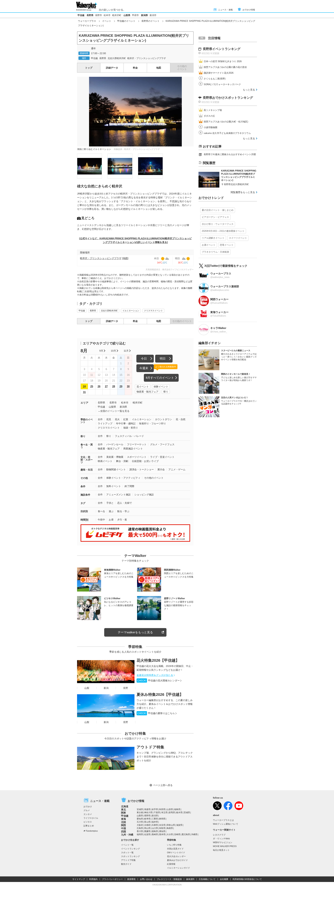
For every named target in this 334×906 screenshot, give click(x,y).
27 (106, 386)
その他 (84, 478)
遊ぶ (111, 511)
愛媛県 (147, 831)
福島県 (177, 809)
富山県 (147, 822)
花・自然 (180, 419)
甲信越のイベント (126, 21)
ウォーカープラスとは (223, 820)
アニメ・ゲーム (176, 469)
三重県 (155, 819)
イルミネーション (130, 310)
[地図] (125, 258)
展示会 (161, 469)
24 (84, 386)
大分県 (170, 834)
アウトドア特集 (150, 747)
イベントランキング (130, 848)
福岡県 (140, 834)
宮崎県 (177, 834)
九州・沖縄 (127, 834)
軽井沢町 (116, 15)
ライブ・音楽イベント (162, 457)
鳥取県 (162, 828)
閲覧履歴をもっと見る (243, 192)
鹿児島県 (186, 834)
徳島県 (155, 831)
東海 (123, 819)
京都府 (147, 825)
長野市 (98, 15)
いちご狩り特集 (174, 845)
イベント (106, 21)
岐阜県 (147, 819)
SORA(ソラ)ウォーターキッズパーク (222, 84)
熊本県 (162, 834)
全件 (100, 419)
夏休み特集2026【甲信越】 (160, 694)
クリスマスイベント (153, 310)
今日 (144, 358)
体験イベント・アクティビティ (123, 477)
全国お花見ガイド (175, 848)
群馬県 (172, 812)
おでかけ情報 (248, 10)
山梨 (86, 688)
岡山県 (147, 828)
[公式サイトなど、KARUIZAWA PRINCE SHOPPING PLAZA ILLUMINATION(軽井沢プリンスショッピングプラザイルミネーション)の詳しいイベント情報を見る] (135, 240)
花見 (108, 419)
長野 (125, 688)
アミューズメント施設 (118, 494)
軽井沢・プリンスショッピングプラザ (146, 58)
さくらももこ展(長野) (214, 78)
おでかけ (88, 806)
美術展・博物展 (114, 457)
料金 (135, 67)
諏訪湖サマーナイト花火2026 (218, 73)
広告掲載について (207, 879)
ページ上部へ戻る (163, 785)
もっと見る (249, 89)
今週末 (143, 368)
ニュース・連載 (225, 10)
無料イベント (113, 486)
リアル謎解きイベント (213, 238)
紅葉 (125, 419)
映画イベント (105, 461)
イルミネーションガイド (178, 868)
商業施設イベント (133, 448)
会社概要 (224, 879)
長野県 (90, 15)
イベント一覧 (127, 845)
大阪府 (140, 825)
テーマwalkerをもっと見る (135, 632)
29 (121, 386)
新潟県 (144, 15)
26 (99, 386)
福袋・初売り (130, 427)
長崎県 (155, 834)
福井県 (155, 822)
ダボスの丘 (209, 116)
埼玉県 (164, 812)
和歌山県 (171, 825)
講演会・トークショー (141, 469)
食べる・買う (87, 446)
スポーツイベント (136, 457)
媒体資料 (190, 879)
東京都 (140, 812)
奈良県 (162, 825)
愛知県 (140, 819)
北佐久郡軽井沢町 (117, 58)
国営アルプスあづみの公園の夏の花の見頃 (225, 67)
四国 (123, 831)
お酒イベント (208, 245)
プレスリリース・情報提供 (169, 879)
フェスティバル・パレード (129, 436)
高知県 (162, 831)
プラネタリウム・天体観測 (215, 252)
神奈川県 (148, 812)
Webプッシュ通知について (225, 824)
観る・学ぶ (123, 511)
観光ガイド (126, 864)
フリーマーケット (136, 444)
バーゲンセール (114, 444)
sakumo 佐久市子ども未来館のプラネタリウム (227, 133)
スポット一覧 (127, 852)
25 (91, 386)
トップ (88, 67)
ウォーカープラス (87, 21)
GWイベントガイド (176, 852)
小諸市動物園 (210, 127)
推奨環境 (131, 879)
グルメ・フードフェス (162, 444)
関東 (123, 812)
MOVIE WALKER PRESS (225, 846)
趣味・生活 (87, 469)
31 (84, 392)
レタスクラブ (219, 835)
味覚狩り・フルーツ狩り (152, 423)
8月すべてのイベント (160, 377)
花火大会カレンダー (176, 856)
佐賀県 (147, 834)
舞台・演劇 (122, 461)
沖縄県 (194, 834)
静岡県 (162, 819)
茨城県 (187, 812)
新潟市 (153, 15)
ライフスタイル (91, 818)
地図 (158, 67)
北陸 (123, 822)
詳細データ (112, 67)
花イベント (143, 386)
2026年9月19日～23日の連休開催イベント (223, 231)
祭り (165, 391)
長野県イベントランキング (221, 49)
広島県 (140, 828)
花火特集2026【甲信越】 (158, 660)
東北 (123, 809)
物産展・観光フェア (147, 391)
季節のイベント (87, 420)
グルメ (87, 810)
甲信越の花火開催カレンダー (158, 680)
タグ (83, 503)
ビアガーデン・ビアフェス (215, 217)
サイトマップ (78, 879)
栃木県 (179, 812)
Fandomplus (92, 831)
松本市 (107, 15)
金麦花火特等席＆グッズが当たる (155, 675)
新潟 (106, 688)
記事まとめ (89, 826)
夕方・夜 (122, 519)
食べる (101, 511)
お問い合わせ (146, 879)
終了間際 (129, 486)
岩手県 (155, 809)
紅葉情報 (171, 864)
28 (113, 386)
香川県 (140, 831)
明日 (163, 358)
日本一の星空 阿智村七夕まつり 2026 (223, 61)
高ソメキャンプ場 (213, 110)
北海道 (124, 806)
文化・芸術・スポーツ (87, 460)
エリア (84, 402)
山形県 (170, 809)
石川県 (140, 822)
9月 (101, 350)
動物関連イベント (116, 469)
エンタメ (88, 814)
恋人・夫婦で (124, 502)
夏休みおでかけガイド (177, 860)
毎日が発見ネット (221, 850)
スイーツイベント (238, 238)
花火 (117, 419)
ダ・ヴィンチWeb (221, 838)
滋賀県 (179, 825)
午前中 (101, 519)
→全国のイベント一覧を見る (113, 411)
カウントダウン (163, 419)
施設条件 (85, 494)
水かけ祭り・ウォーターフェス (217, 224)
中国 (123, 828)
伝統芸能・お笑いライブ (145, 461)
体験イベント (161, 386)
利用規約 (93, 879)
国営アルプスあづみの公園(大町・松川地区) (226, 121)
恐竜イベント (226, 245)
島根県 (170, 828)
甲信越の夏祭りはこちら (156, 713)
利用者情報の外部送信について (247, 879)
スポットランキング (130, 856)
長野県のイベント (150, 21)
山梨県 (127, 15)
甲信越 (81, 15)
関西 (123, 825)
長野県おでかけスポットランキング (228, 97)
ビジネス (88, 822)
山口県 (155, 828)
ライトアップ (105, 423)
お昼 (111, 519)
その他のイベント (154, 477)
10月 (113, 350)
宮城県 (140, 809)
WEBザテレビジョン (222, 842)
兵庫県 (155, 825)
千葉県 (157, 812)
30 (128, 386)
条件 (83, 486)
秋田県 (162, 809)
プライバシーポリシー (112, 879)
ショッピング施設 (144, 494)
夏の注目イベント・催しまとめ (217, 210)
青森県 (147, 809)
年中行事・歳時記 (126, 423)
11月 (126, 350)
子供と (110, 502)
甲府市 (135, 15)
